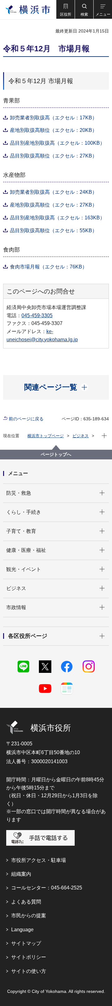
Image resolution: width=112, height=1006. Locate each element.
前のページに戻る (26, 418)
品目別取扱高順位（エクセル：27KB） (53, 155)
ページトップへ (56, 454)
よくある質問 (26, 901)
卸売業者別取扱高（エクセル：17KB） (53, 117)
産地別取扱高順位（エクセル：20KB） (53, 130)
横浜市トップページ (45, 435)
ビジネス (80, 435)
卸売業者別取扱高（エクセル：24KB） (53, 192)
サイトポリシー (28, 957)
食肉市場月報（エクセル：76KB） (48, 266)
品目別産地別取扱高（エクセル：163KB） (57, 217)
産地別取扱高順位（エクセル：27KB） (53, 205)
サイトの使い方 (28, 971)
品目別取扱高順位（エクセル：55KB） (53, 230)
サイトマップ (26, 943)
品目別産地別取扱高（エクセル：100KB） (57, 143)
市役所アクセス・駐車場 (38, 860)
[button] (65, 9)
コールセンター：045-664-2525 (46, 887)
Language (22, 929)
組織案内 (21, 874)
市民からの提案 (28, 915)
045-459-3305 (37, 315)
